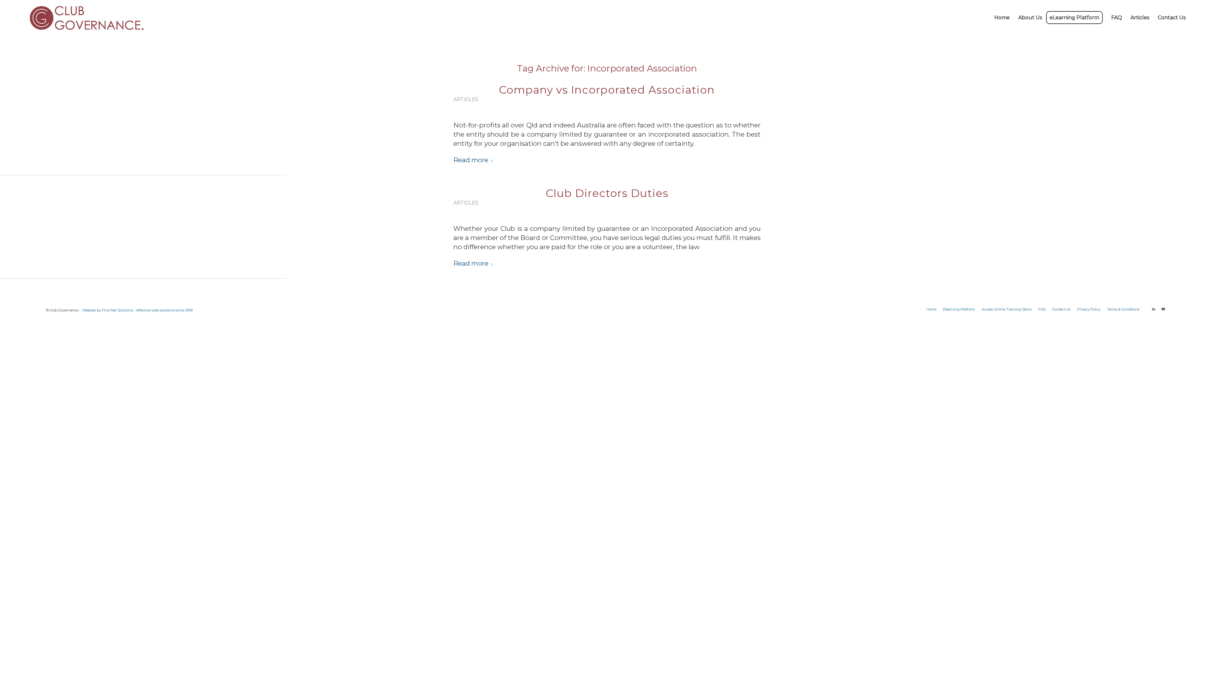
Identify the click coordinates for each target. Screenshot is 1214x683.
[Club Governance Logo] (86, 17)
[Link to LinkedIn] (1153, 309)
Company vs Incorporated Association (607, 89)
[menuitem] (1002, 17)
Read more (470, 160)
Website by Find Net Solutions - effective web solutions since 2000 (138, 310)
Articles (465, 99)
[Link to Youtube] (1163, 309)
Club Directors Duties (607, 193)
